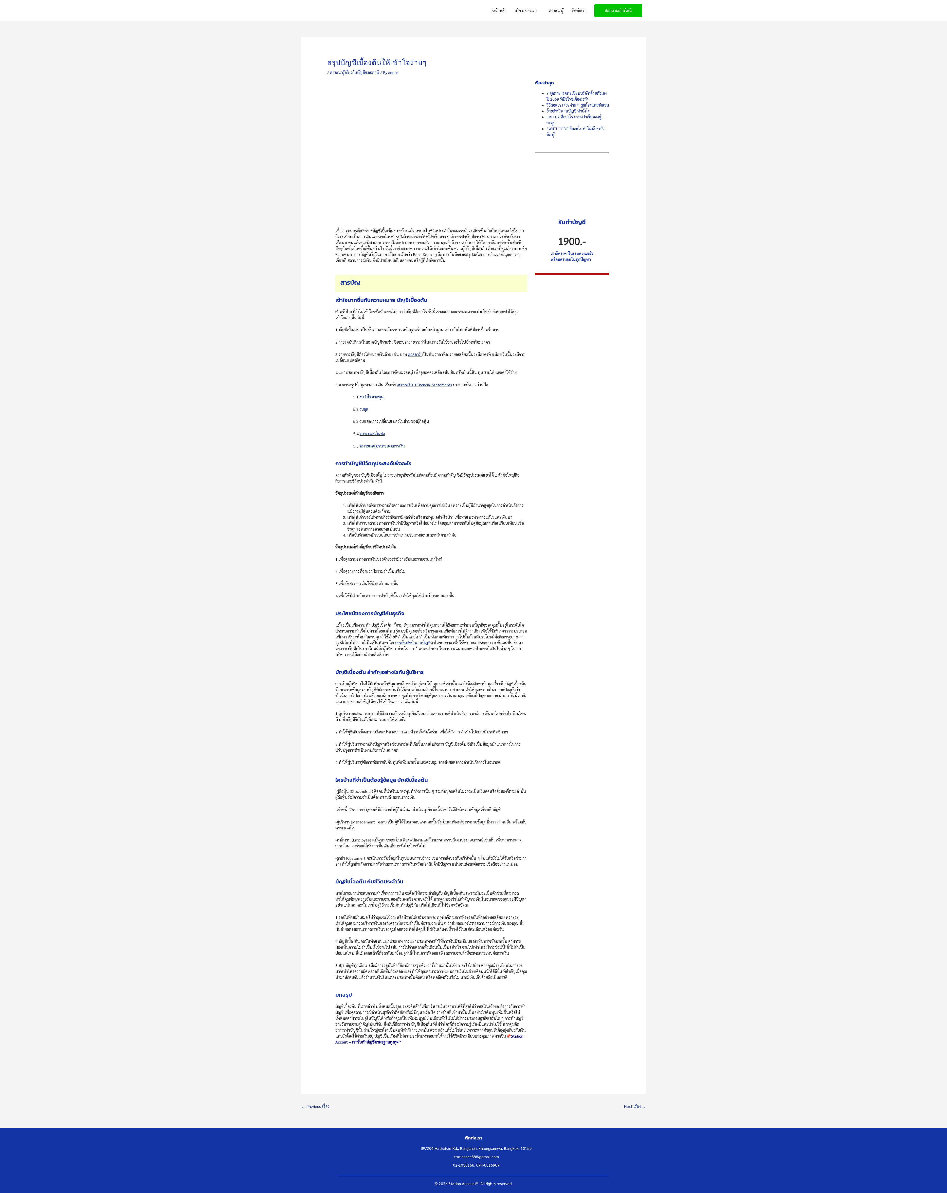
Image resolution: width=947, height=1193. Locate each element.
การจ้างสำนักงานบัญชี (412, 642)
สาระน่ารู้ (556, 10)
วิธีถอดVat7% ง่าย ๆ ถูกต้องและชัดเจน (577, 105)
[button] (618, 10)
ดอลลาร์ (415, 354)
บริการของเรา (525, 10)
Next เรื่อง (635, 1106)
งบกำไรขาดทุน (371, 396)
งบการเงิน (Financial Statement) (424, 384)
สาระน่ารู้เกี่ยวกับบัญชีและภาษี (354, 72)
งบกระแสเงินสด (372, 433)
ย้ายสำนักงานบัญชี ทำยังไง (567, 110)
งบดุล (364, 409)
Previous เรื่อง (315, 1106)
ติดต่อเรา (579, 10)
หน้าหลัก (499, 10)
